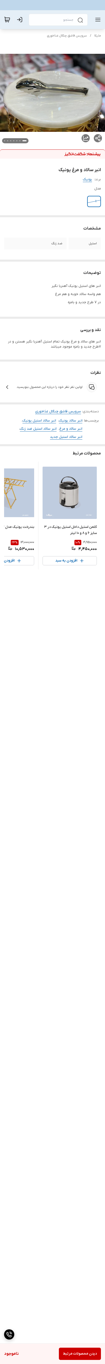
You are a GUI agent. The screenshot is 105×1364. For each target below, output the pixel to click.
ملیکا (97, 36)
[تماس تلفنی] (9, 1334)
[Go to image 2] (19, 140)
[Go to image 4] (13, 140)
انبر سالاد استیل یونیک (39, 420)
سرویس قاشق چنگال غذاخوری (67, 36)
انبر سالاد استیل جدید (66, 437)
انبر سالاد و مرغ (70, 428)
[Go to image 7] (4, 140)
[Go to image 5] (10, 140)
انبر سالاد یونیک (70, 420)
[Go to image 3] (16, 140)
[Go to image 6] (7, 140)
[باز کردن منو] (97, 20)
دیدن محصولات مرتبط (80, 1353)
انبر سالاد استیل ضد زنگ (38, 428)
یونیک (87, 179)
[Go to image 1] (24, 140)
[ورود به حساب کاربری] (21, 19)
